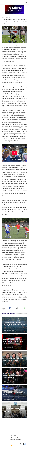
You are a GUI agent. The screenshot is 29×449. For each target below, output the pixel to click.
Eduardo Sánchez (6, 21)
